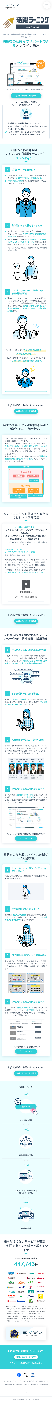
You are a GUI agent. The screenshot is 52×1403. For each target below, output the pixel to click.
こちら (36, 1363)
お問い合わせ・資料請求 (26, 96)
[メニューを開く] (47, 5)
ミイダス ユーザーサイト (11, 1381)
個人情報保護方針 (40, 1381)
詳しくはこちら (26, 838)
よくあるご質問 (27, 1381)
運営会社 (33, 1384)
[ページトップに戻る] (26, 1392)
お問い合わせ (44, 1384)
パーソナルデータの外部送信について (15, 1384)
